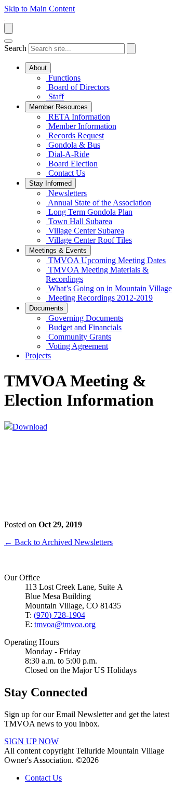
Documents (46, 308)
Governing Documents (84, 318)
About (38, 68)
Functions (63, 77)
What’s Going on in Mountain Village (109, 288)
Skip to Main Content (39, 8)
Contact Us (65, 172)
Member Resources (58, 107)
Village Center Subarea (85, 230)
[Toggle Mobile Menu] (8, 41)
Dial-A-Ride (67, 154)
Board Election (72, 163)
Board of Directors (78, 87)
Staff (55, 96)
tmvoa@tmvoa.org (65, 624)
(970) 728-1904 (59, 615)
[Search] (131, 48)
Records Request (75, 135)
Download (29, 426)
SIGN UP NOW (31, 741)
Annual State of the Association (98, 202)
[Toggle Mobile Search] (8, 28)
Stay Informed (50, 183)
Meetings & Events (58, 250)
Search (15, 48)
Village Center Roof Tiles (89, 240)
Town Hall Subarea (79, 221)
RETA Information (78, 116)
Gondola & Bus (73, 144)
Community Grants (78, 336)
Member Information (81, 126)
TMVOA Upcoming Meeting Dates (106, 260)
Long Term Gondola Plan (89, 212)
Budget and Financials (84, 327)
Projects (38, 355)
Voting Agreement (77, 346)
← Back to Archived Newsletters (58, 542)
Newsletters (66, 193)
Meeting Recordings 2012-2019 (99, 297)
